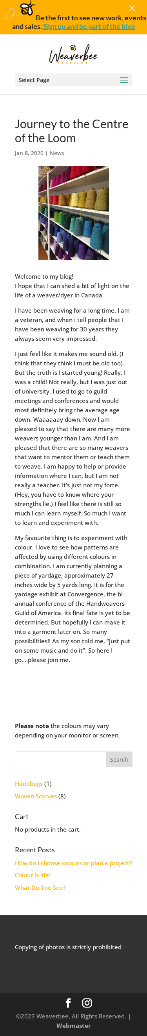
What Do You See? (40, 887)
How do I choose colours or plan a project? (73, 863)
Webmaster (73, 1025)
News (57, 153)
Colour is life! (33, 875)
